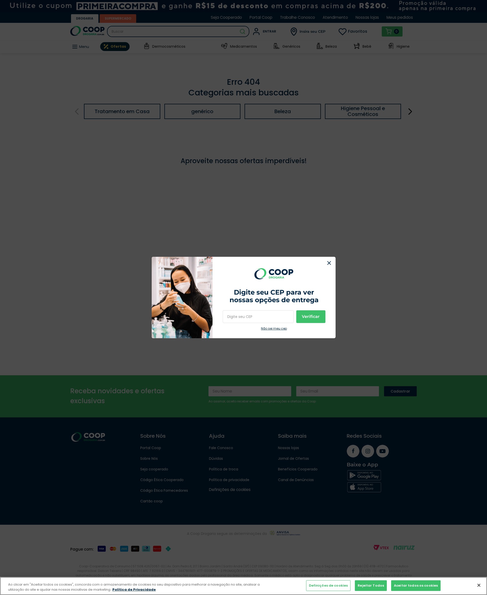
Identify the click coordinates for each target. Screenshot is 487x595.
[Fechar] (478, 585)
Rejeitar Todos (371, 585)
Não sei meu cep (274, 329)
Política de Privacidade (134, 589)
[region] (243, 586)
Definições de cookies (328, 585)
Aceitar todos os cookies (416, 585)
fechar (329, 263)
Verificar (311, 316)
